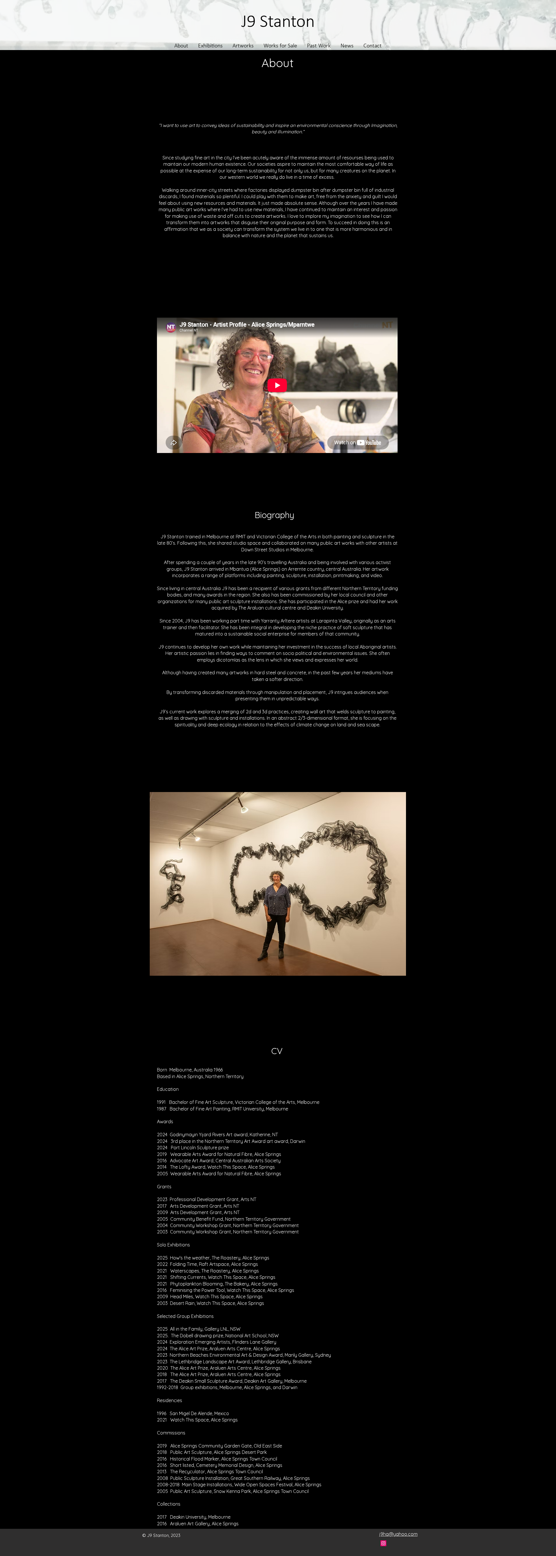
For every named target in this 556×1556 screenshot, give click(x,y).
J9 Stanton (278, 22)
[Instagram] (383, 1543)
